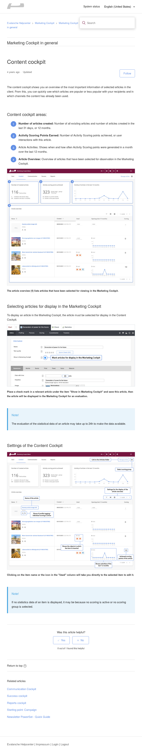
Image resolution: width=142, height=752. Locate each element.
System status (91, 6)
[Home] (15, 8)
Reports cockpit (16, 703)
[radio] (61, 640)
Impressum (43, 744)
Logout (65, 744)
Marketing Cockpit (44, 23)
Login (55, 744)
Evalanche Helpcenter (19, 23)
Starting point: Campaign (22, 710)
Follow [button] (127, 73)
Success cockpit (17, 696)
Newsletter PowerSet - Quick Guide (28, 717)
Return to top (15, 665)
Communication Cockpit (21, 689)
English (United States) (118, 6)
